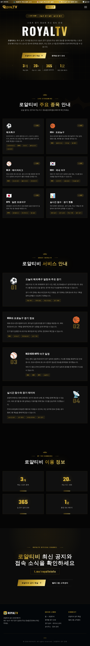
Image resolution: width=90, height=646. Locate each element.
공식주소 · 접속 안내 (51, 626)
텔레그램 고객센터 (74, 620)
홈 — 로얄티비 (49, 616)
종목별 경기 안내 (50, 620)
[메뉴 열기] (85, 7)
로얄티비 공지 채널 (74, 616)
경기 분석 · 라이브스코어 (53, 623)
